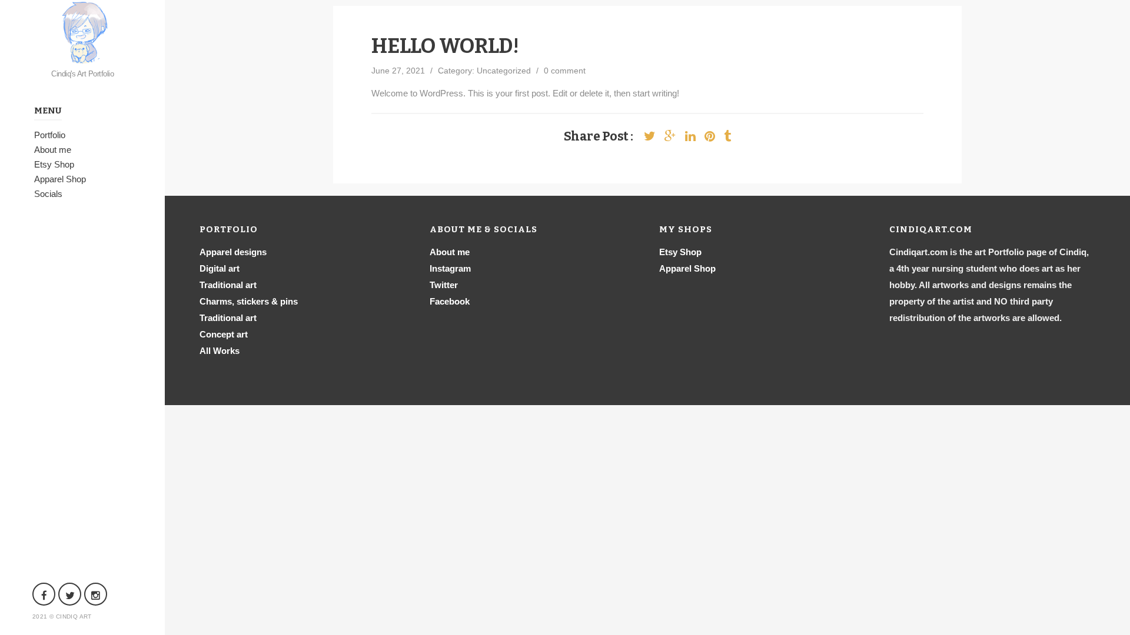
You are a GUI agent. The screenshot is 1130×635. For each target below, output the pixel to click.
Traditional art (228, 285)
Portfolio (49, 135)
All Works (220, 351)
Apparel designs (233, 252)
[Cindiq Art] (82, 31)
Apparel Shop (60, 179)
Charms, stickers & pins (249, 301)
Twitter (444, 285)
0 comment (565, 70)
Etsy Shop (54, 164)
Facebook (450, 301)
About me (52, 150)
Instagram (450, 268)
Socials (48, 194)
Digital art (220, 268)
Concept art (224, 334)
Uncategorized (504, 70)
